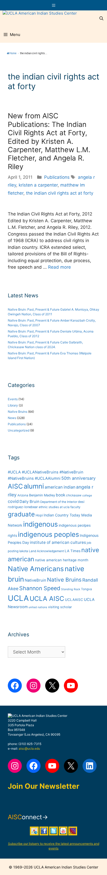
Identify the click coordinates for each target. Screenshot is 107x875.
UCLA (18, 598)
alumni (34, 486)
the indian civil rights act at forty (59, 193)
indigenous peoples (48, 534)
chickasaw (74, 495)
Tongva (86, 589)
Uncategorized (18, 430)
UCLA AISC (47, 598)
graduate (21, 514)
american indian (60, 487)
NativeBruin (35, 580)
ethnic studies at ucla (54, 507)
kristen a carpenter (38, 185)
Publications (57, 177)
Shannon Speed (39, 588)
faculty (75, 507)
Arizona (22, 495)
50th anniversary (78, 478)
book (60, 494)
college (87, 495)
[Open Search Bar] (101, 18)
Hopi (39, 515)
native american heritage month (61, 560)
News (12, 418)
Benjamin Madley (42, 495)
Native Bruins (17, 412)
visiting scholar (60, 607)
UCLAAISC (74, 599)
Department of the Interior (58, 502)
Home (12, 53)
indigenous (40, 524)
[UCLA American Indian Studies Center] (40, 18)
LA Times (73, 551)
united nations (38, 607)
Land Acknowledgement (46, 551)
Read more (59, 267)
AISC (15, 486)
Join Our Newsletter (43, 786)
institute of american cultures (58, 542)
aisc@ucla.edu (29, 748)
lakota (23, 551)
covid (13, 501)
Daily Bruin (29, 501)
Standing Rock (70, 589)
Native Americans (36, 569)
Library (13, 405)
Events (13, 399)
